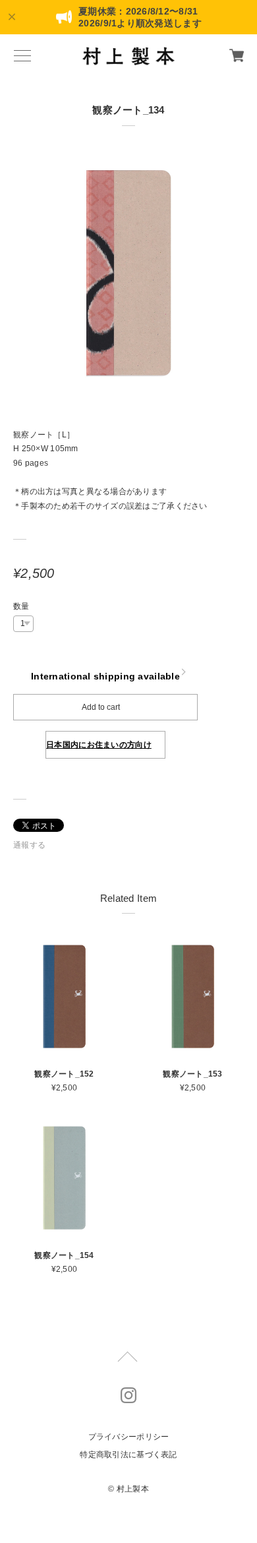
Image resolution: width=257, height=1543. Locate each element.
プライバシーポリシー (128, 1436)
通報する (29, 845)
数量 (21, 606)
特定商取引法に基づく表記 (128, 1454)
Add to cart (101, 707)
